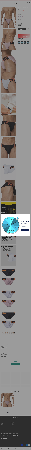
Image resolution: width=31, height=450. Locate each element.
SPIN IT (25, 229)
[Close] (29, 215)
